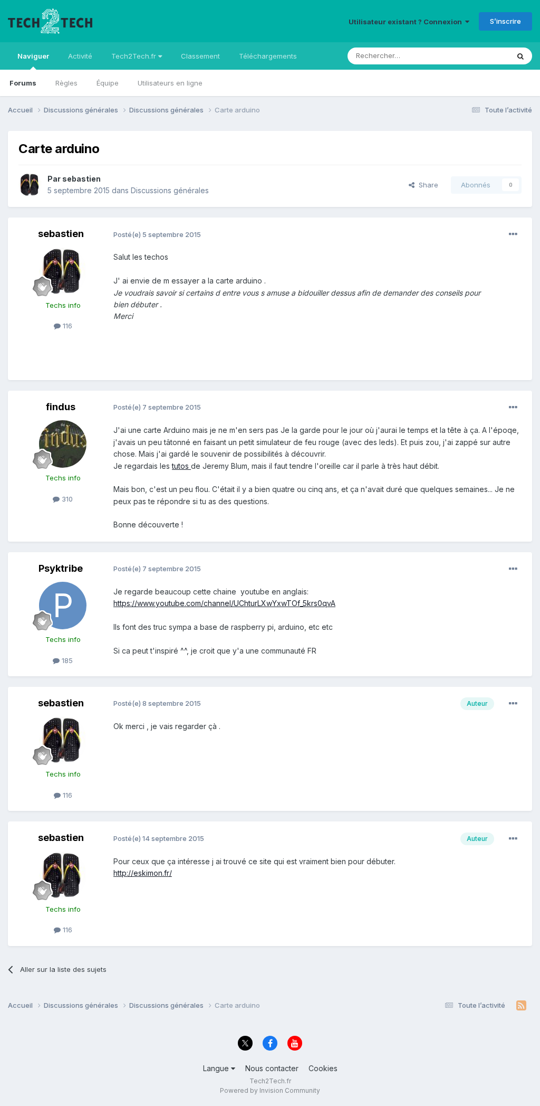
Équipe (108, 83)
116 (66, 326)
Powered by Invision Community (270, 1090)
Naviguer (33, 56)
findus (60, 406)
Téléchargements (268, 56)
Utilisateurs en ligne (170, 83)
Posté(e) (157, 234)
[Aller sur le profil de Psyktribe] (62, 605)
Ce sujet (482, 56)
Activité (80, 56)
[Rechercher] (520, 56)
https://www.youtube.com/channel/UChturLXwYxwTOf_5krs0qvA (224, 603)
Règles (66, 83)
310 (66, 499)
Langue (217, 1068)
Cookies (323, 1068)
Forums (22, 83)
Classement (200, 56)
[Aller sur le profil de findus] (62, 444)
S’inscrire (505, 21)
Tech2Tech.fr (134, 56)
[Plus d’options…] (513, 234)
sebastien (81, 178)
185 (66, 660)
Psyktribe (60, 568)
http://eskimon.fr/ (142, 872)
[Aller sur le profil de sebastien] (30, 184)
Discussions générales (170, 190)
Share (426, 185)
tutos (181, 465)
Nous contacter (271, 1068)
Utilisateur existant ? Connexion (407, 21)
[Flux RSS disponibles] (521, 1005)
